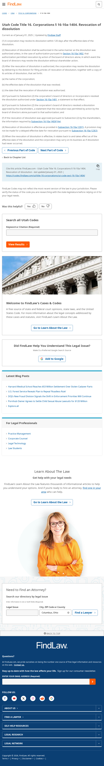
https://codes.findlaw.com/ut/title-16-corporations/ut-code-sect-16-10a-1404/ (45, 175)
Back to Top (53, 633)
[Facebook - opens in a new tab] (4, 698)
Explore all (13, 406)
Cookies (39, 758)
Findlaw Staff (54, 35)
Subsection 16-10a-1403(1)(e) (46, 121)
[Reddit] (42, 698)
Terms (5, 758)
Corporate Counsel (17, 438)
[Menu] (3, 4)
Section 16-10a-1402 (73, 53)
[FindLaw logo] (15, 4)
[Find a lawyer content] (99, 717)
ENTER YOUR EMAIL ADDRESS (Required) (21, 676)
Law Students (15, 448)
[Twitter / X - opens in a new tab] (23, 698)
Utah (12, 13)
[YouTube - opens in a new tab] (14, 698)
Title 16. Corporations (27, 13)
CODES (4, 13)
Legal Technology (17, 443)
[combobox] (22, 613)
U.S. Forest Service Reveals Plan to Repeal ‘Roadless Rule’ (37, 391)
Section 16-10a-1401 (46, 99)
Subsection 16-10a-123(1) (71, 127)
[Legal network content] (99, 743)
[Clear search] (68, 613)
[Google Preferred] (51, 698)
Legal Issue (12, 607)
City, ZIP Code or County (52, 607)
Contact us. (19, 665)
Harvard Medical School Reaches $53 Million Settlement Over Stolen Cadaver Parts (50, 386)
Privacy (15, 758)
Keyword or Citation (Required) (23, 226)
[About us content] (99, 708)
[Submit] (93, 682)
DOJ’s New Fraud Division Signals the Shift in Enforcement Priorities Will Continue (49, 396)
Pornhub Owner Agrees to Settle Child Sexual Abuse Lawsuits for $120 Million (47, 401)
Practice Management (19, 433)
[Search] (99, 4)
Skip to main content (52, 3)
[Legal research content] (99, 735)
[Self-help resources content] (99, 726)
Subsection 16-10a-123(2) (84, 130)
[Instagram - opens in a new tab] (32, 698)
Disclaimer (27, 758)
